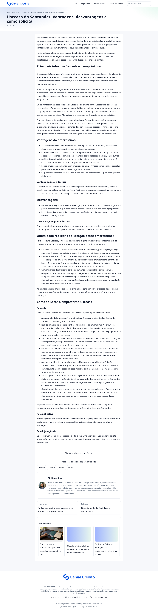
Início (75, 3)
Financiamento (99, 3)
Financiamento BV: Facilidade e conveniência (95, 508)
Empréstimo (85, 3)
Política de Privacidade (72, 597)
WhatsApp (71, 468)
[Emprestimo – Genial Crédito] (18, 4)
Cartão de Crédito (116, 3)
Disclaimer (55, 597)
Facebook (41, 468)
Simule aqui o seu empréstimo (79, 453)
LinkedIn (62, 468)
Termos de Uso (101, 597)
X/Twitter (51, 468)
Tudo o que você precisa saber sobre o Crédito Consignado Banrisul (55, 508)
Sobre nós (88, 597)
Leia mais (81, 593)
